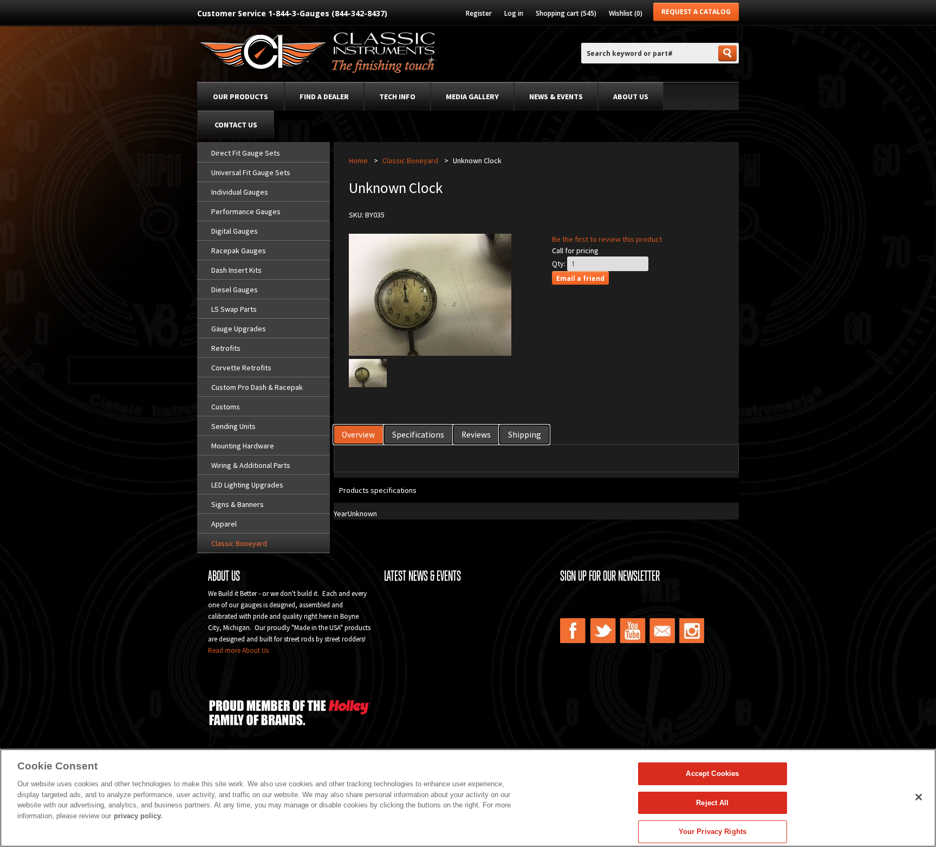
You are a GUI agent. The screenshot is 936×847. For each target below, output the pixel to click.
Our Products (240, 96)
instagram (692, 630)
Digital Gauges (234, 231)
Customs (225, 407)
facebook (573, 630)
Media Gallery (472, 96)
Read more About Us (238, 650)
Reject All (712, 803)
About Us (630, 96)
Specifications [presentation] (418, 434)
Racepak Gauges (238, 250)
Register (479, 13)
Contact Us (235, 125)
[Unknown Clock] (368, 384)
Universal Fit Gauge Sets (250, 172)
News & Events (556, 96)
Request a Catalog (696, 11)
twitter (603, 630)
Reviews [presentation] (476, 434)
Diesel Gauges (234, 289)
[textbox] (649, 53)
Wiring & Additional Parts (250, 465)
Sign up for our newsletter (610, 575)
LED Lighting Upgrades (247, 485)
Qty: (559, 263)
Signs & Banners (237, 504)
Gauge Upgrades (238, 328)
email (662, 630)
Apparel (224, 524)
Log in (513, 13)
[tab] (359, 434)
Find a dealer (324, 96)
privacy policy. (138, 816)
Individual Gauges (239, 192)
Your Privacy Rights (712, 831)
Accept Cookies (712, 773)
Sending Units (233, 426)
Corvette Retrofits (241, 368)
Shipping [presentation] (524, 434)
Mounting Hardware (242, 446)
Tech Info (397, 96)
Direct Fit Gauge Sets (245, 153)
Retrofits (225, 348)
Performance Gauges (246, 211)
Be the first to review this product (607, 239)
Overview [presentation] (358, 434)
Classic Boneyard (239, 543)
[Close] (919, 797)
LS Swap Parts (234, 309)
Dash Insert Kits (236, 270)
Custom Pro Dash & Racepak (257, 387)
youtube (633, 630)
